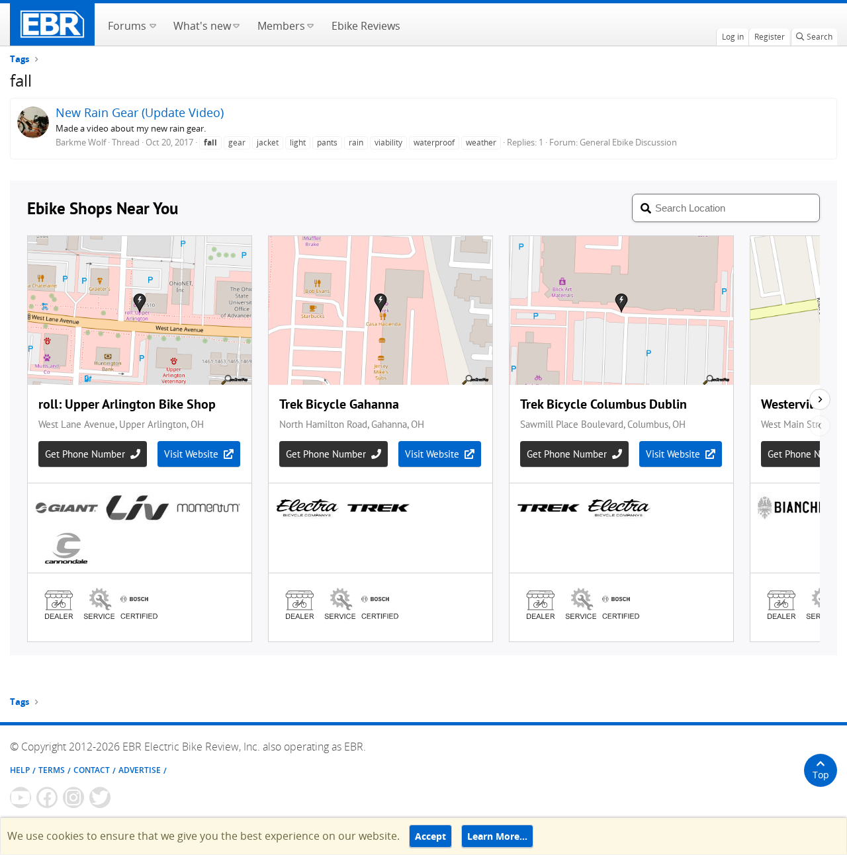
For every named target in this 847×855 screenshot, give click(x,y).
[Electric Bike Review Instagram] (73, 797)
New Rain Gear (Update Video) (140, 112)
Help (20, 770)
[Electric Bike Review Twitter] (100, 797)
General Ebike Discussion (628, 142)
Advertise (139, 770)
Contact (91, 770)
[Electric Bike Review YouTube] (20, 797)
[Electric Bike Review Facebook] (47, 797)
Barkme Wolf (81, 142)
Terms (51, 770)
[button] (152, 24)
